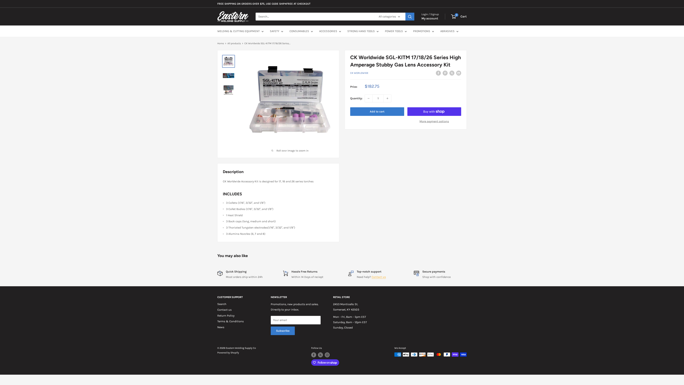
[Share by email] (458, 72)
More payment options (434, 121)
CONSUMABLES (299, 31)
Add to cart (377, 111)
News (220, 327)
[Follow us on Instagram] (327, 354)
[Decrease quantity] (368, 98)
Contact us (379, 277)
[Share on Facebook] (438, 72)
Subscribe (282, 330)
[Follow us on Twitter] (320, 354)
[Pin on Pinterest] (445, 72)
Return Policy (225, 315)
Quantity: (356, 98)
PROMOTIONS (421, 31)
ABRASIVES (447, 31)
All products (234, 43)
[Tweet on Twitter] (451, 72)
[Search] (409, 16)
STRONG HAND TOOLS (361, 31)
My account (429, 18)
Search (221, 304)
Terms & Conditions (230, 321)
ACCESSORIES (328, 31)
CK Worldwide (359, 73)
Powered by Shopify (228, 352)
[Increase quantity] (387, 98)
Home (220, 43)
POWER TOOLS (394, 31)
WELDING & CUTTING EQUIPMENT (238, 31)
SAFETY (274, 31)
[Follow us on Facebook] (313, 354)
